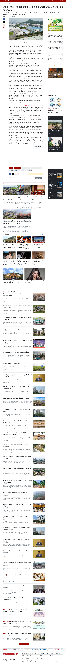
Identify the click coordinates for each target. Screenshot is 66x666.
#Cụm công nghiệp (26, 167)
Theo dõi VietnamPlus (32, 174)
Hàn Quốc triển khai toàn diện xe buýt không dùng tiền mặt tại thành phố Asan (52, 184)
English (43, 0)
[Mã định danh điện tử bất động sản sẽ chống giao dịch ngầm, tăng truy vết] (39, 531)
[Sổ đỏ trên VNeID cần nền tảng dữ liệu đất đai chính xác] (39, 589)
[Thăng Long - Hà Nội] (58, 0)
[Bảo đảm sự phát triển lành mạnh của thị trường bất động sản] (39, 543)
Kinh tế (4, 3)
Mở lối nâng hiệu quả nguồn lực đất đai (12, 363)
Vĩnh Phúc (30, 170)
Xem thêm (24, 644)
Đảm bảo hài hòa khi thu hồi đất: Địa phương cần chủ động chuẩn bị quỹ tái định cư (16, 493)
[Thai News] (21, 649)
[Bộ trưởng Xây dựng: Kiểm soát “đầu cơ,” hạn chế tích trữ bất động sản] (39, 378)
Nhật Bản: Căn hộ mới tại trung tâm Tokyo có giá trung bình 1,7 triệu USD (17, 457)
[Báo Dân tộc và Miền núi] (4, 649)
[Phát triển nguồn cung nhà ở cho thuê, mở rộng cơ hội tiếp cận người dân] (39, 519)
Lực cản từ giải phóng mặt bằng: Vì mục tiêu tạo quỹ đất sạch (37, 197)
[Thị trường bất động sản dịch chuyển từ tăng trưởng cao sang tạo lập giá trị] (39, 297)
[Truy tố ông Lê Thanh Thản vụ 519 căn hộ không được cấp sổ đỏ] (39, 637)
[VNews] (62, 649)
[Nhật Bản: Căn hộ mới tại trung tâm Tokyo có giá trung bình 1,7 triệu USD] (39, 460)
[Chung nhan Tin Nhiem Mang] (57, 655)
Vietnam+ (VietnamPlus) (11, 1)
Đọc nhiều (52, 33)
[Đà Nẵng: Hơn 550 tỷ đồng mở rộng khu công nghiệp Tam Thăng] (39, 343)
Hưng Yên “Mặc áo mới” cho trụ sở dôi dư (13, 329)
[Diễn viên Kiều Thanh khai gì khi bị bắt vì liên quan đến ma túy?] (59, 175)
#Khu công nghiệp (18, 167)
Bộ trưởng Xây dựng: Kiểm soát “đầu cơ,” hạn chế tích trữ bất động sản (17, 375)
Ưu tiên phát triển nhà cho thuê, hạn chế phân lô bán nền (17, 550)
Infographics (52, 95)
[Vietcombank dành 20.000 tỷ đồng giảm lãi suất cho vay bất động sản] (39, 321)
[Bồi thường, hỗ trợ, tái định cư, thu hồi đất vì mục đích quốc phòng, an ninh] (39, 625)
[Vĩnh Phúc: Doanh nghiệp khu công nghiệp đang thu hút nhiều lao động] (26, 105)
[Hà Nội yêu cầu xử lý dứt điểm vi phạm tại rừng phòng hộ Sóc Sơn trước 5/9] (39, 484)
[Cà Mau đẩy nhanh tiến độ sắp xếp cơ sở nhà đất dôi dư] (39, 355)
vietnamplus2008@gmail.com (30, 660)
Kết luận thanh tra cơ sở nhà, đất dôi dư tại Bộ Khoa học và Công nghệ (17, 421)
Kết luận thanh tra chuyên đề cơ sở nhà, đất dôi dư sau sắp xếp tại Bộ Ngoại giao (16, 433)
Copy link (4, 27)
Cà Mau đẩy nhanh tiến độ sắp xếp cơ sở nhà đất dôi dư (17, 352)
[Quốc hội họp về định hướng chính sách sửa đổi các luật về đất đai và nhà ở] (39, 577)
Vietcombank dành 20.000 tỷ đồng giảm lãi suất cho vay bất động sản (17, 318)
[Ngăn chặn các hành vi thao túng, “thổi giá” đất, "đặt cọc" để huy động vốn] (39, 390)
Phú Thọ (24, 170)
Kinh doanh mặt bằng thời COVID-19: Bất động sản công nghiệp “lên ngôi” (23, 197)
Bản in (4, 25)
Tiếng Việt (40, 0)
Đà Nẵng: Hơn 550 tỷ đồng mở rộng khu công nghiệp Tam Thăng (17, 341)
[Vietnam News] (43, 649)
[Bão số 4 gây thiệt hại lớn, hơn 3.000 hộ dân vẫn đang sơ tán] (55, 124)
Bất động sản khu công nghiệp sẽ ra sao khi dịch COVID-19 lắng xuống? (9, 197)
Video (51, 118)
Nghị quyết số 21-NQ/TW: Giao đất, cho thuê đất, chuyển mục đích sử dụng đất (16, 610)
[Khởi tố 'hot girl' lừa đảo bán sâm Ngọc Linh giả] (55, 141)
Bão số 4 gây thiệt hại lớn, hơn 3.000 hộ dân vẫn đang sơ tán (55, 131)
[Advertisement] (26, 156)
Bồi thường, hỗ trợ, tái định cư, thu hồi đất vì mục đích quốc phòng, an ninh (17, 622)
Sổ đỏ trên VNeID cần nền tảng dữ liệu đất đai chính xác (16, 586)
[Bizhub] (14, 649)
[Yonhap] (35, 649)
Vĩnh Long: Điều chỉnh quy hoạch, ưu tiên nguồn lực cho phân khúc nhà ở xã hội (17, 563)
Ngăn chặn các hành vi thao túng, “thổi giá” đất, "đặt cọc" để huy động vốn (17, 387)
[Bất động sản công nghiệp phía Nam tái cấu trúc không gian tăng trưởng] (39, 601)
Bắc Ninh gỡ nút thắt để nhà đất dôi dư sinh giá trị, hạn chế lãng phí (17, 445)
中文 (53, 0)
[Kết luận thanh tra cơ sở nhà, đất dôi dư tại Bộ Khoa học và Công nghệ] (39, 424)
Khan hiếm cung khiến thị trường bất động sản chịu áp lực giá (24, 221)
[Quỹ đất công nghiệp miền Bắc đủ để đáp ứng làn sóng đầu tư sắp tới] (10, 214)
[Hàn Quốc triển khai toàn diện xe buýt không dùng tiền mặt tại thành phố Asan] (59, 185)
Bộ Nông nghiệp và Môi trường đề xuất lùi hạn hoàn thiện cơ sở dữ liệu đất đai (55, 36)
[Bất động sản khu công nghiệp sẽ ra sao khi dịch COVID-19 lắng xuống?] (10, 190)
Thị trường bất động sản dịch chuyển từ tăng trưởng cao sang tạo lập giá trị (17, 294)
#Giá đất (11, 167)
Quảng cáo (56, 653)
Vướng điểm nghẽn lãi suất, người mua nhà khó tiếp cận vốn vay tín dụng (17, 410)
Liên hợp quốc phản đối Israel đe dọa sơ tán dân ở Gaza (52, 194)
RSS (36, 653)
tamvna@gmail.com (45, 657)
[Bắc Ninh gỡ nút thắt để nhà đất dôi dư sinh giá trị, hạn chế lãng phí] (39, 448)
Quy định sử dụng (31, 653)
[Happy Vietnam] (27, 649)
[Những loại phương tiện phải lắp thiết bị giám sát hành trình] (55, 102)
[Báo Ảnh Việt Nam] (57, 649)
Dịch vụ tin (51, 653)
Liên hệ (60, 653)
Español (50, 0)
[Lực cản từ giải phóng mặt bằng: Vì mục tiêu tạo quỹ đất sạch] (38, 190)
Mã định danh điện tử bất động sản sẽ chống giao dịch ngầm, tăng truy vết (16, 528)
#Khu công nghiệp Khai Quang (36, 167)
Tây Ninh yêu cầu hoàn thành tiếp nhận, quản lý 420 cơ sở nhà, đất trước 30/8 (17, 306)
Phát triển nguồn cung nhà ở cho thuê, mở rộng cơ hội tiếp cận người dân (16, 517)
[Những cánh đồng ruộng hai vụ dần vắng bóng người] (39, 401)
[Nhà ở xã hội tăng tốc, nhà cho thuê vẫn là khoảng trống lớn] (39, 472)
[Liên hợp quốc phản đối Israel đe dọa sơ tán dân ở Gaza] (59, 194)
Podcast (52, 170)
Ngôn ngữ (43, 653)
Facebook (4, 19)
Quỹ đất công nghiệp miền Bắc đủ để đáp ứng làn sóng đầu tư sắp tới (9, 221)
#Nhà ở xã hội (17, 170)
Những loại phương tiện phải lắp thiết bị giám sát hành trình (55, 110)
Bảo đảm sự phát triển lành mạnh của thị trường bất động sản (16, 540)
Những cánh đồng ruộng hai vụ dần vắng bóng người (16, 398)
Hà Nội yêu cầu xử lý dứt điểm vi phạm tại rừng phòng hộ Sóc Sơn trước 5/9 (17, 481)
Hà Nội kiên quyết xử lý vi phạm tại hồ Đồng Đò (55, 59)
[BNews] (9, 649)
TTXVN (47, 653)
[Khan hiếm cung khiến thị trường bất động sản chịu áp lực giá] (24, 214)
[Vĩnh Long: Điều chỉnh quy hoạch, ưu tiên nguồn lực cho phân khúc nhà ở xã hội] (39, 565)
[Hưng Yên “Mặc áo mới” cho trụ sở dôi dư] (39, 332)
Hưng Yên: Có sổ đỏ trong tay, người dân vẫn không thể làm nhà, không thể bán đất (55, 42)
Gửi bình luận (38, 178)
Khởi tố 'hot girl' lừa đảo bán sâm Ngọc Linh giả (54, 148)
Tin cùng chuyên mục (9, 291)
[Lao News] (18, 649)
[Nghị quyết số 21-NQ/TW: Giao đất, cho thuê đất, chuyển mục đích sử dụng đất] (39, 613)
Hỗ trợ (39, 653)
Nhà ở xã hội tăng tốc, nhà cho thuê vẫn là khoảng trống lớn (17, 469)
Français (46, 0)
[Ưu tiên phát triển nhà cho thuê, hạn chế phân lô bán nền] (39, 554)
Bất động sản (10, 3)
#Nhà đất (11, 170)
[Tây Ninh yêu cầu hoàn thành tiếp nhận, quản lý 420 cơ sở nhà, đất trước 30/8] (39, 309)
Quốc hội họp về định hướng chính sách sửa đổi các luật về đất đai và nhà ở (17, 574)
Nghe (51, 178)
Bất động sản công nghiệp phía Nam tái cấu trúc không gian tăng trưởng (17, 598)
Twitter (4, 22)
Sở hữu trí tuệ (24, 653)
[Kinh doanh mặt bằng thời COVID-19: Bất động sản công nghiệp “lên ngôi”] (24, 190)
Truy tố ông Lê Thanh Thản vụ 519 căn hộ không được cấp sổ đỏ (17, 634)
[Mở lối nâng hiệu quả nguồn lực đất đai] (39, 367)
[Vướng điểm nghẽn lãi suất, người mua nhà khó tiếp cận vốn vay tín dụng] (39, 413)
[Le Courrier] (50, 649)
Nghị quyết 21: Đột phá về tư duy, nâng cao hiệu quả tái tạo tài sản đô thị (55, 48)
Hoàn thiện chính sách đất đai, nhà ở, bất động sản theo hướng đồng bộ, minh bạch (17, 505)
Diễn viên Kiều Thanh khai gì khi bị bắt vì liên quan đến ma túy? (52, 175)
